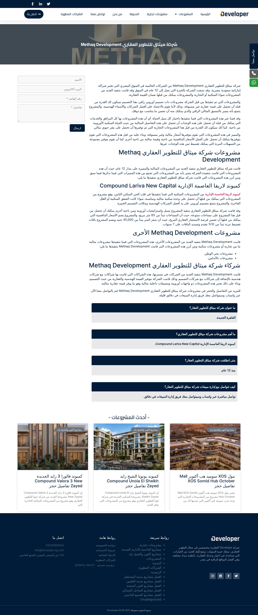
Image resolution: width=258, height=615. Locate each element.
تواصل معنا (97, 14)
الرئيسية (205, 14)
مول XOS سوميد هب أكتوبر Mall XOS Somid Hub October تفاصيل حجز (207, 481)
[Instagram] (212, 576)
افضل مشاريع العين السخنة (144, 586)
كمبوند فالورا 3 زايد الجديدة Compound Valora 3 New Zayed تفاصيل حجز (58, 481)
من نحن (117, 14)
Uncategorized (150, 599)
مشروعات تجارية (157, 14)
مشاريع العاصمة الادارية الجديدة (141, 549)
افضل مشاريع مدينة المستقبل (142, 577)
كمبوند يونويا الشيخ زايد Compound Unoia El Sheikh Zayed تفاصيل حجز (133, 481)
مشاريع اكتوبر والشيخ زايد (145, 554)
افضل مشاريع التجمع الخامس (142, 595)
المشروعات (186, 14)
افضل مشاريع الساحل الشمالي (141, 590)
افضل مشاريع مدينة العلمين (143, 581)
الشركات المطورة (72, 14)
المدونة (134, 14)
